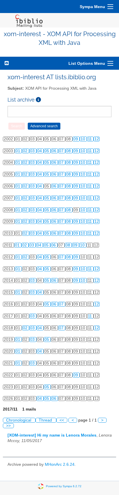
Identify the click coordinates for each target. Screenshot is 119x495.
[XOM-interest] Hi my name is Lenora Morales (52, 435)
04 (40, 151)
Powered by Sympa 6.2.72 (63, 486)
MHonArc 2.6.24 (60, 464)
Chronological (19, 420)
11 (90, 139)
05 (47, 151)
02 (26, 151)
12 (96, 139)
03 (33, 151)
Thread (46, 420)
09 (76, 139)
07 (62, 151)
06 (54, 151)
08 (69, 151)
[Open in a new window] (38, 100)
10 (83, 139)
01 (18, 151)
